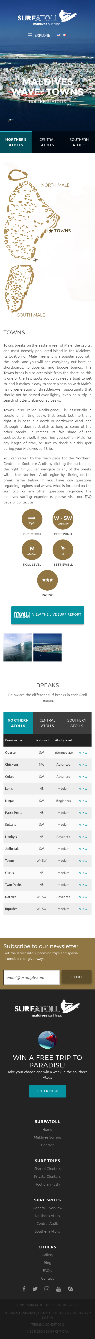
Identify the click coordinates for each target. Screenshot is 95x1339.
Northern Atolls (15, 142)
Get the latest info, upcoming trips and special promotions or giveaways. (41, 952)
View (83, 753)
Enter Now (47, 1091)
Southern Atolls (79, 142)
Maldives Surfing (47, 1137)
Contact (47, 1145)
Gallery (47, 1255)
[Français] (65, 35)
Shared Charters (47, 1169)
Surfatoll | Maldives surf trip (47, 18)
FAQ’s (47, 1270)
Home (47, 1129)
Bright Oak (59, 1331)
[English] (59, 35)
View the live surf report (46, 614)
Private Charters (47, 1176)
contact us (25, 502)
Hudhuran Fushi (47, 1184)
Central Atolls (47, 142)
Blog (47, 1263)
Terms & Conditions (47, 1324)
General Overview (47, 1208)
